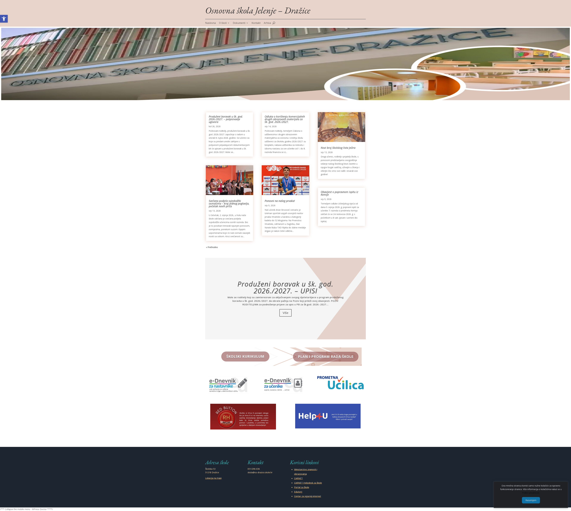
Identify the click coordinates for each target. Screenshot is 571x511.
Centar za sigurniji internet (307, 496)
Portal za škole (301, 487)
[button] (4, 19)
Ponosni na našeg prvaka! (280, 201)
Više (285, 313)
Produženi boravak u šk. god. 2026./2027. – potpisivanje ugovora (226, 119)
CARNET (298, 478)
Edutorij (298, 491)
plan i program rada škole (325, 356)
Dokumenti (239, 23)
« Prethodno (212, 247)
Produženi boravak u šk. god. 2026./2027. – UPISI (285, 287)
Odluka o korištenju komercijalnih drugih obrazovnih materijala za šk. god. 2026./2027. (285, 119)
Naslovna (210, 23)
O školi (223, 23)
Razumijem (530, 500)
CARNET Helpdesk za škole (308, 482)
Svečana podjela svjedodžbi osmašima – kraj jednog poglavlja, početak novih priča (229, 203)
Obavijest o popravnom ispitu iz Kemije (339, 193)
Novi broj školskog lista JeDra (338, 148)
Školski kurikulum (245, 356)
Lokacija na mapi (213, 478)
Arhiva (267, 23)
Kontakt (256, 23)
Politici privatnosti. (531, 492)
